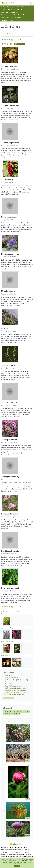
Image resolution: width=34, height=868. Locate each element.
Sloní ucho (14, 684)
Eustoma (14, 682)
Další (21, 40)
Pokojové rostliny (5, 17)
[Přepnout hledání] (28, 3)
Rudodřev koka (15, 690)
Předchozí (5, 40)
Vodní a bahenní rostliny (7, 20)
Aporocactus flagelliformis (10, 628)
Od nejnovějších (8, 44)
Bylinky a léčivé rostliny (18, 6)
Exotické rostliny (5, 9)
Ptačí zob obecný (16, 688)
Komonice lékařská (7, 614)
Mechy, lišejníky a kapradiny (8, 14)
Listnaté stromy (14, 12)
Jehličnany (19, 9)
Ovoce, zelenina (22, 14)
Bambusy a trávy (5, 6)
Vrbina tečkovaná (16, 692)
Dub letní (12, 675)
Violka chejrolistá (16, 680)
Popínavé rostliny (16, 17)
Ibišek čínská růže (7, 642)
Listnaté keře (4, 12)
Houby (13, 9)
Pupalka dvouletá (16, 678)
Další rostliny (7, 698)
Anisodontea (15, 694)
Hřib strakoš (5, 655)
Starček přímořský (15, 686)
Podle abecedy (20, 44)
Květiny (26, 9)
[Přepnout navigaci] (31, 3)
